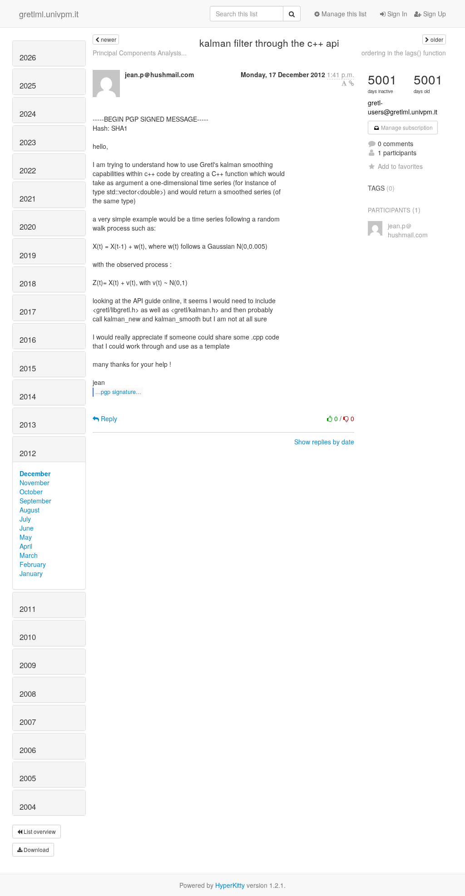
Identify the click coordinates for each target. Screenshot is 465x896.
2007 (28, 721)
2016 (28, 339)
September (35, 500)
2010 (28, 636)
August (30, 509)
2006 (28, 749)
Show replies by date (324, 441)
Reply (108, 418)
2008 (28, 693)
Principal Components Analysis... (140, 52)
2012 (28, 453)
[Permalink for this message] (351, 83)
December (35, 473)
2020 (28, 226)
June (27, 527)
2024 (28, 113)
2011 (28, 608)
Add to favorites (400, 166)
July (25, 518)
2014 (28, 396)
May (26, 537)
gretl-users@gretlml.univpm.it (402, 107)
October (31, 491)
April (26, 546)
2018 (28, 283)
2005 (28, 778)
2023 (28, 142)
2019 (28, 255)
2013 (28, 424)
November (34, 482)
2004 (28, 806)
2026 (28, 57)
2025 (28, 85)
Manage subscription (406, 127)
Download (35, 849)
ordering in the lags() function (403, 52)
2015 (28, 368)
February (33, 564)
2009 (28, 665)
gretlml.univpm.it (49, 14)
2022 (28, 170)
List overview (39, 831)
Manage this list (343, 13)
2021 (28, 198)
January (31, 573)
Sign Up (433, 13)
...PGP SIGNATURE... (118, 392)
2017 (28, 311)
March (29, 555)
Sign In (396, 13)
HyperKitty (230, 885)
